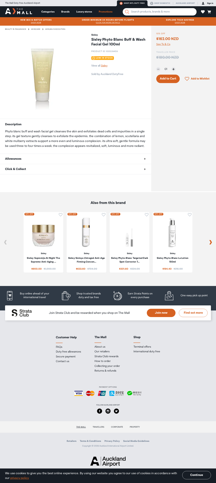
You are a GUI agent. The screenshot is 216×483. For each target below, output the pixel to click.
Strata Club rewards (106, 356)
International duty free (146, 351)
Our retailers (102, 351)
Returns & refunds (105, 370)
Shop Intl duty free (134, 3)
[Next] (210, 242)
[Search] (127, 12)
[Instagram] (108, 411)
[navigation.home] (18, 11)
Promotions (105, 11)
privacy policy (19, 478)
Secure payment (66, 356)
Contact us (62, 361)
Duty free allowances (68, 351)
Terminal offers (142, 346)
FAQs (59, 347)
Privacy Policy (112, 441)
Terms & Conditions (90, 441)
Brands (65, 11)
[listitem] (31, 295)
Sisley (104, 65)
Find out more (193, 313)
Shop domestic (162, 3)
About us (99, 346)
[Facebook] (99, 411)
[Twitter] (116, 411)
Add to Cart (168, 78)
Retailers (71, 441)
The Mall (81, 427)
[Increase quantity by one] (173, 69)
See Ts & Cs (163, 44)
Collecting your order (107, 366)
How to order (102, 361)
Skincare (35, 29)
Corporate (117, 427)
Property (135, 427)
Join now (161, 313)
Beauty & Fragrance (15, 29)
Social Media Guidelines (136, 441)
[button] (203, 12)
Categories (48, 11)
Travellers (98, 427)
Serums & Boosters (55, 29)
